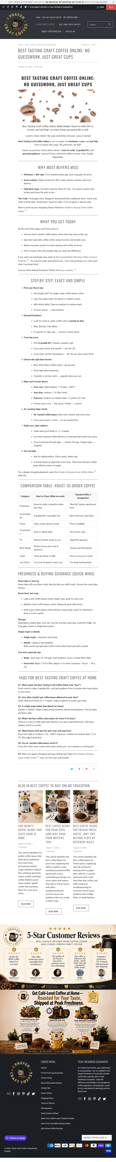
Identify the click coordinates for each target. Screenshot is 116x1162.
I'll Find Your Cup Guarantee (52, 1073)
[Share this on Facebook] (79, 769)
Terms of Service (48, 1103)
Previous (85, 45)
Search (44, 1068)
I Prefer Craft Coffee (19, 1148)
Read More (26, 903)
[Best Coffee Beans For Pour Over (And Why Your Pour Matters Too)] (58, 806)
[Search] (109, 24)
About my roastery (64, 270)
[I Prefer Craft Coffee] (16, 24)
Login (102, 7)
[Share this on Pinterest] (87, 769)
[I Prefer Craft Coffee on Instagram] (12, 7)
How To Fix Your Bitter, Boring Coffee (55, 1123)
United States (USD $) (95, 1137)
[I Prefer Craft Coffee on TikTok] (21, 7)
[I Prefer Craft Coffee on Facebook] (8, 7)
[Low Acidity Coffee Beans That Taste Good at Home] (30, 806)
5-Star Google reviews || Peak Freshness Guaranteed (50, 7)
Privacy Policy (46, 1078)
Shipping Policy (47, 1098)
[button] (71, 17)
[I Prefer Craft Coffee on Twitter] (25, 7)
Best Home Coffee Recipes (52, 1128)
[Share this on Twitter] (72, 769)
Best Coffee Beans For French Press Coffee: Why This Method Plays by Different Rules (85, 834)
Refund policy (46, 1108)
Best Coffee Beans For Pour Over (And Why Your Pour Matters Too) (58, 834)
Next (94, 45)
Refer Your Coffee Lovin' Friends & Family (57, 1118)
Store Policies (46, 1093)
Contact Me (45, 1088)
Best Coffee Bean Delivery (51, 1083)
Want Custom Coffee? (50, 1113)
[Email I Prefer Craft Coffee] (3, 7)
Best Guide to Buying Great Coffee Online (74, 472)
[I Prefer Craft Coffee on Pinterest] (16, 7)
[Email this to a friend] (94, 769)
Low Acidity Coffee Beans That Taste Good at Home (30, 832)
